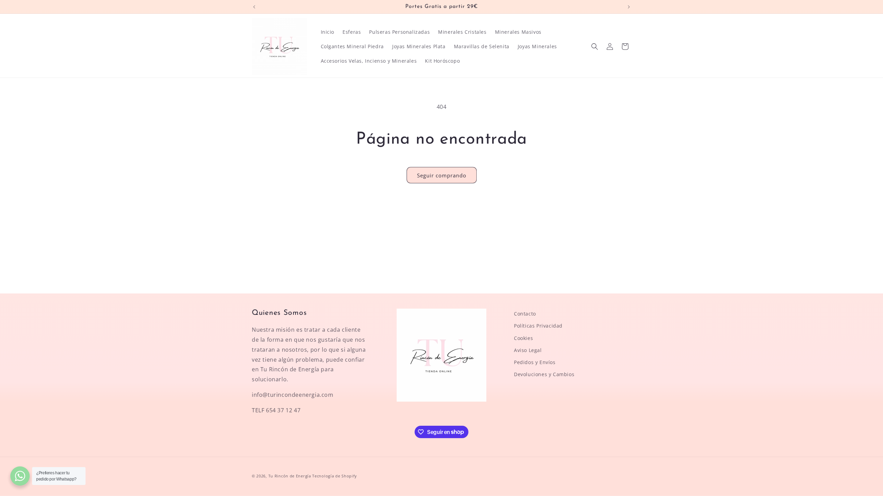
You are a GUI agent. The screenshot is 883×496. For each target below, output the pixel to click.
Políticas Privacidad (538, 325)
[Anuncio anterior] (254, 6)
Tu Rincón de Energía (289, 475)
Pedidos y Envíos (535, 362)
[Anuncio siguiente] (628, 6)
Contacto (525, 313)
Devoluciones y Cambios (544, 374)
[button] (594, 46)
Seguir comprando (441, 175)
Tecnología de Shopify (334, 475)
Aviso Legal (528, 350)
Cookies (523, 338)
